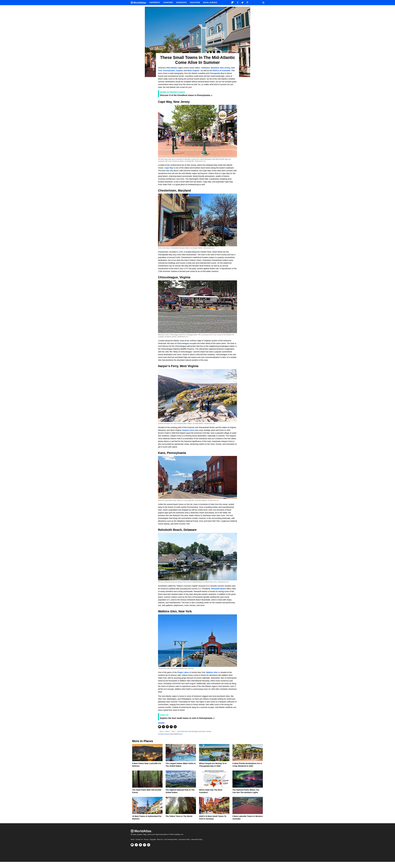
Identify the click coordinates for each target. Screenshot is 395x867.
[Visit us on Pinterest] (144, 844)
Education (195, 2)
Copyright (153, 839)
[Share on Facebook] (163, 726)
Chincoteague (183, 343)
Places (181, 734)
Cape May (168, 168)
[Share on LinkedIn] (175, 726)
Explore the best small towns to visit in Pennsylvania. (186, 718)
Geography (181, 2)
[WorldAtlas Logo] (139, 2)
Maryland (215, 68)
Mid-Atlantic (172, 68)
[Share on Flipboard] (159, 726)
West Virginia (193, 71)
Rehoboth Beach (218, 589)
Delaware (206, 68)
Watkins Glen (212, 672)
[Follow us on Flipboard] (132, 844)
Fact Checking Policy (170, 839)
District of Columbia (221, 71)
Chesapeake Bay (216, 73)
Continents (154, 2)
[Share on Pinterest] (171, 726)
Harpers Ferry (188, 430)
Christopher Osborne (164, 734)
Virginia (179, 71)
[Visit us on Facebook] (136, 844)
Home (133, 839)
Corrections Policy (184, 839)
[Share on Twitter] (167, 726)
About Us (160, 839)
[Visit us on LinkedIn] (148, 844)
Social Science (210, 2)
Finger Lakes (183, 672)
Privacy (146, 839)
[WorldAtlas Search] (263, 2)
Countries (168, 2)
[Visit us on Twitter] (140, 844)
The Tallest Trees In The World (179, 816)
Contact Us (139, 839)
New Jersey (225, 68)
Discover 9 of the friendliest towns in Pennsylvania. (185, 95)
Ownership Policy (196, 839)
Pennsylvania (169, 71)
